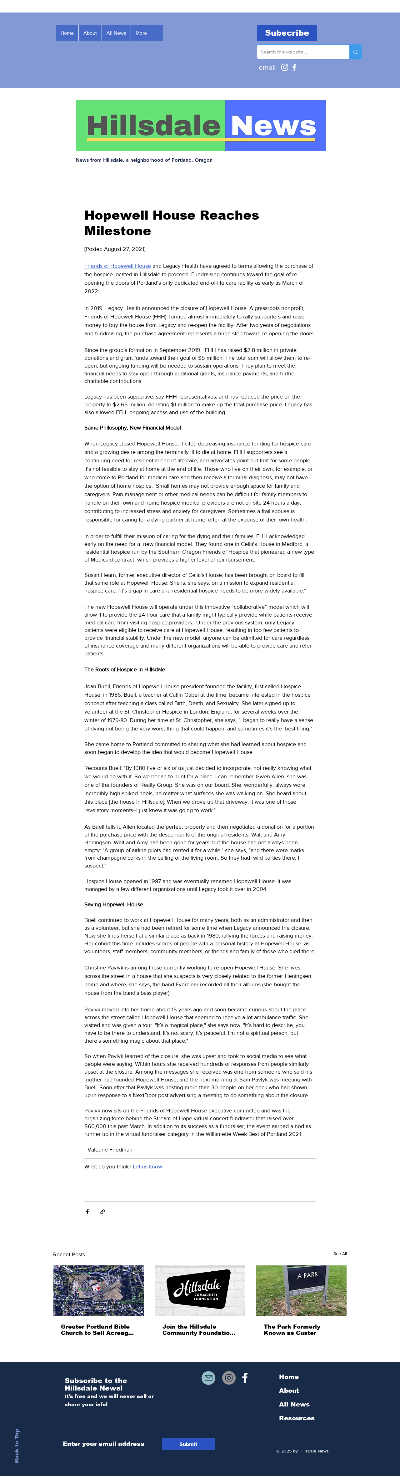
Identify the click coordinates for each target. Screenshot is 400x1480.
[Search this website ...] (355, 52)
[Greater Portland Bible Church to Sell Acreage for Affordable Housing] (98, 1290)
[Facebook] (294, 67)
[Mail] (208, 1378)
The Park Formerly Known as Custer (292, 1330)
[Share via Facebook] (87, 1212)
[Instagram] (284, 67)
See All (340, 1253)
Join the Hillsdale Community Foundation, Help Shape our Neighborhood (198, 1330)
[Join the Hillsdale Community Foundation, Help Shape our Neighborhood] (200, 1290)
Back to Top (17, 1446)
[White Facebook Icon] (245, 1378)
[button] (287, 33)
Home (289, 1376)
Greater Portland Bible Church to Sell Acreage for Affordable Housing (96, 1330)
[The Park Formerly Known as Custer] (301, 1290)
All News (294, 1404)
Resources (297, 1418)
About (289, 1390)
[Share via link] (103, 1212)
